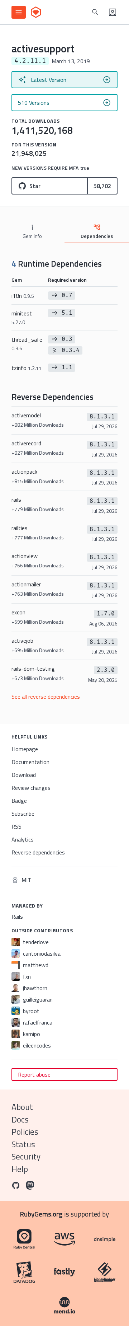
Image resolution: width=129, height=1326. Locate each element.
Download (23, 774)
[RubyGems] (36, 12)
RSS (16, 826)
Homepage (24, 749)
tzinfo (26, 368)
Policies (24, 1131)
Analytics (22, 839)
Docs (20, 1119)
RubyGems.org (41, 1214)
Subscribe (22, 813)
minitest (21, 317)
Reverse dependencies (38, 852)
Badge (19, 800)
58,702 (102, 186)
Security (25, 1156)
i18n (22, 295)
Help (19, 1169)
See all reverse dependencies (45, 696)
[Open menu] (18, 12)
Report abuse (34, 1074)
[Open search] (95, 12)
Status (23, 1144)
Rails (17, 916)
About (22, 1107)
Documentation (30, 762)
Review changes (31, 787)
